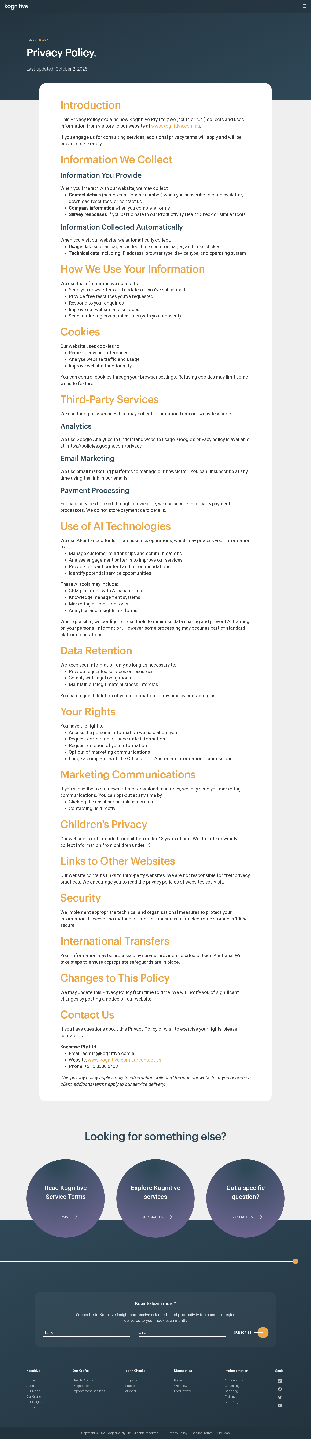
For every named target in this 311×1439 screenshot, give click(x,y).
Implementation (236, 1371)
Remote (129, 1386)
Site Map (223, 1433)
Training (230, 1397)
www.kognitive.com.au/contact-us (124, 1060)
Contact (32, 1407)
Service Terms (202, 1433)
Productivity (182, 1391)
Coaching (231, 1402)
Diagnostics (81, 1386)
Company (130, 1380)
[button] (304, 6)
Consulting (232, 1386)
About (30, 1386)
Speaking (231, 1391)
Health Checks (83, 1380)
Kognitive (33, 1371)
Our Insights (34, 1402)
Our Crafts (33, 1397)
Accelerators (234, 1380)
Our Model (33, 1391)
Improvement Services (89, 1391)
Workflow (180, 1386)
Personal (129, 1391)
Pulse (178, 1380)
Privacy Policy (177, 1433)
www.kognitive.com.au (175, 126)
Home (30, 39)
